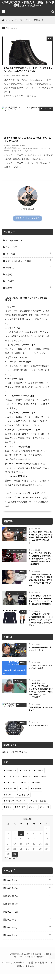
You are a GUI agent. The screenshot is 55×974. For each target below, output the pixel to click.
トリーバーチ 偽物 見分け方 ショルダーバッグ (40, 649)
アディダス (21, 807)
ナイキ (26, 782)
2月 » (14, 858)
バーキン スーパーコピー (19, 362)
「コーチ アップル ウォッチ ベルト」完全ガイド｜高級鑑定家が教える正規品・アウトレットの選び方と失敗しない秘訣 (40, 580)
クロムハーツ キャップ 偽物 (20, 396)
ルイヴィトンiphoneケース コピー (23, 430)
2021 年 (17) (12, 920)
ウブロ (24, 788)
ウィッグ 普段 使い (18, 476)
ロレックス (26, 770)
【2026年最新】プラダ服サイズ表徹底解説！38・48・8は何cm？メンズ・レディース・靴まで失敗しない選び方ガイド (41, 619)
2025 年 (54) (12, 888)
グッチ (37, 782)
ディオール (37, 788)
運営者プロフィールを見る (27, 218)
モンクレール (41, 776)
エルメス (39, 770)
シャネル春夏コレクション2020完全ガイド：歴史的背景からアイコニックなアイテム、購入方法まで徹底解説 (40, 600)
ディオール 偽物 (15, 379)
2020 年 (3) (11, 928)
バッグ (10, 254)
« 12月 (8, 858)
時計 (9, 268)
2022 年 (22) (12, 912)
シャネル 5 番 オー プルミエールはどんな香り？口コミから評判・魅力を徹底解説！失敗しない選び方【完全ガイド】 (40, 537)
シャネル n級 (13, 328)
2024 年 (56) (12, 896)
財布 (9, 281)
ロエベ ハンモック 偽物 (18, 447)
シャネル (9, 795)
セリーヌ (11, 307)
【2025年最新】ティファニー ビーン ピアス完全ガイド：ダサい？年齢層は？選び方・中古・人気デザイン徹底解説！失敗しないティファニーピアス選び (40, 690)
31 (14, 854)
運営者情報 (37, 954)
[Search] (53, 12)
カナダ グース (23, 795)
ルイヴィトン (11, 770)
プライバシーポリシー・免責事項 (31, 957)
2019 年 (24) (12, 936)
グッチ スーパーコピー (19, 459)
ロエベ (27, 776)
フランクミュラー (12, 776)
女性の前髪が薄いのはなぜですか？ (40, 709)
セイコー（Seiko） (39, 801)
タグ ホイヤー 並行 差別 (38, 726)
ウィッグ (11, 247)
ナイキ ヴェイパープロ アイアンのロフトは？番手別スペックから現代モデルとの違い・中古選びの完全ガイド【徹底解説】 (40, 558)
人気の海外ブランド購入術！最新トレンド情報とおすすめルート (27, 4)
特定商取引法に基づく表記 (20, 954)
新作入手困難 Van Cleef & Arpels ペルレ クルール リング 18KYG (27, 139)
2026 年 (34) (12, 880)
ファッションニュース (18, 261)
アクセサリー (13, 241)
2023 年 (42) (12, 904)
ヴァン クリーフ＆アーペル (22, 151)
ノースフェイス (12, 782)
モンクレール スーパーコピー (21, 345)
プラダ (8, 807)
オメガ (33, 807)
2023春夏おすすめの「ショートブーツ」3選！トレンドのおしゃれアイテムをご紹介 (28, 69)
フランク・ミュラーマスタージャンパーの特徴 (40, 667)
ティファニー (11, 788)
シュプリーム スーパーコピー (21, 413)
